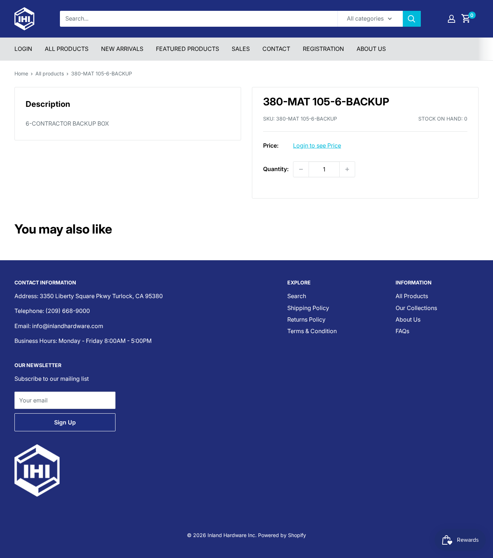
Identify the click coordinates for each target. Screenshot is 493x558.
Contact (276, 48)
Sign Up (65, 422)
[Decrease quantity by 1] (301, 169)
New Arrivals (122, 48)
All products (49, 73)
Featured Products (187, 48)
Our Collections (416, 307)
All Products (66, 48)
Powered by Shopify (282, 535)
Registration (323, 48)
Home (21, 73)
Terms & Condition (312, 331)
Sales (241, 48)
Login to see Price (317, 145)
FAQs (402, 331)
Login (23, 48)
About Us (371, 48)
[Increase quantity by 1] (347, 169)
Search (296, 296)
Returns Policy (306, 319)
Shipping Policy (308, 307)
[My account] (451, 19)
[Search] (412, 19)
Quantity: (276, 169)
